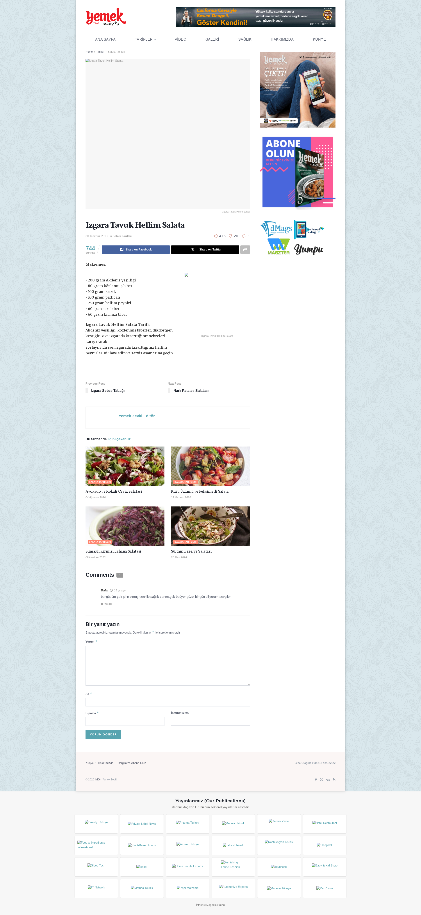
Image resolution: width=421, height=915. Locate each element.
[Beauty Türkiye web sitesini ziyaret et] (96, 824)
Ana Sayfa (105, 39)
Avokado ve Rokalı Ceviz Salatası (114, 491)
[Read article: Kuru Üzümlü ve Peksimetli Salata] (210, 466)
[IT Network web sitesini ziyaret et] (96, 888)
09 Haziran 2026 (95, 557)
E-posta (92, 713)
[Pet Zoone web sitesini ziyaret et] (324, 888)
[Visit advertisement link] (255, 17)
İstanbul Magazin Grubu (210, 905)
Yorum (92, 641)
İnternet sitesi (180, 713)
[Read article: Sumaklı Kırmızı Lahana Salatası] (125, 526)
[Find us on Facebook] (316, 779)
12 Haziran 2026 (181, 497)
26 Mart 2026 (179, 557)
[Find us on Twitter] (321, 779)
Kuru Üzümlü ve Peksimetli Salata (199, 491)
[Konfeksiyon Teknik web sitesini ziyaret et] (279, 845)
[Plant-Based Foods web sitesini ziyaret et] (142, 845)
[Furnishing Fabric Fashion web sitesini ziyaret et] (233, 867)
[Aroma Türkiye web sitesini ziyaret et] (187, 845)
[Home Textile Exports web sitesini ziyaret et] (187, 867)
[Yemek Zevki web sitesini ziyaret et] (279, 824)
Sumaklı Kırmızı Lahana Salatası (113, 551)
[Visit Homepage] (106, 17)
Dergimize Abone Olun (132, 763)
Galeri (212, 39)
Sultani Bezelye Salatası (191, 551)
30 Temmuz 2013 (96, 236)
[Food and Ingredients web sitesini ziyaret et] (96, 845)
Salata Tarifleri (116, 51)
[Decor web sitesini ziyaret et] (142, 867)
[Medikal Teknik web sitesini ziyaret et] (233, 824)
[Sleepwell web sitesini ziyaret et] (324, 845)
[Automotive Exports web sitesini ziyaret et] (233, 888)
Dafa (104, 590)
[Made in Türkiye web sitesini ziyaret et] (279, 888)
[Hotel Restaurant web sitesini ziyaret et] (324, 824)
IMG (97, 779)
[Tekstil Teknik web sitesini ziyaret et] (233, 845)
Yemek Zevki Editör (137, 416)
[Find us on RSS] (334, 779)
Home (89, 51)
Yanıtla (108, 604)
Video (180, 39)
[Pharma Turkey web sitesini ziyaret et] (187, 824)
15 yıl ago (120, 590)
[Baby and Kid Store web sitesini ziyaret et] (324, 867)
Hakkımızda (282, 39)
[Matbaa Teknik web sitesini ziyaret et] (142, 888)
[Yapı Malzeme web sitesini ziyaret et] (187, 888)
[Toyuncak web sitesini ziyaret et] (279, 867)
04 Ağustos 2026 (96, 497)
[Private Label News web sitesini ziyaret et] (142, 824)
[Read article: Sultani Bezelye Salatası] (210, 526)
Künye (319, 39)
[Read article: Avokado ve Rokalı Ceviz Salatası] (125, 466)
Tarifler (144, 39)
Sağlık (245, 39)
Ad (89, 694)
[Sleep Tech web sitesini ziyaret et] (96, 867)
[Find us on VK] (328, 779)
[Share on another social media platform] (245, 249)
